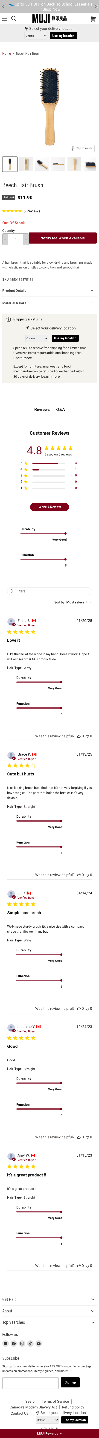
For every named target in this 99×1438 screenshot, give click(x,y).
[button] (49, 1433)
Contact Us (19, 1413)
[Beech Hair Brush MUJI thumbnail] (10, 164)
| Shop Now (51, 9)
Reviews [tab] (42, 409)
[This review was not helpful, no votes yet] (87, 736)
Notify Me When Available (63, 238)
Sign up (70, 1382)
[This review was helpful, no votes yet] (79, 736)
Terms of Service (55, 1401)
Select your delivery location (52, 29)
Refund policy (73, 1407)
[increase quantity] (26, 239)
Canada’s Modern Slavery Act (33, 1407)
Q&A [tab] (60, 409)
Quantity (8, 230)
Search (31, 1401)
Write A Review (50, 507)
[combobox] (73, 602)
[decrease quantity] (5, 239)
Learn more (22, 358)
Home (6, 53)
